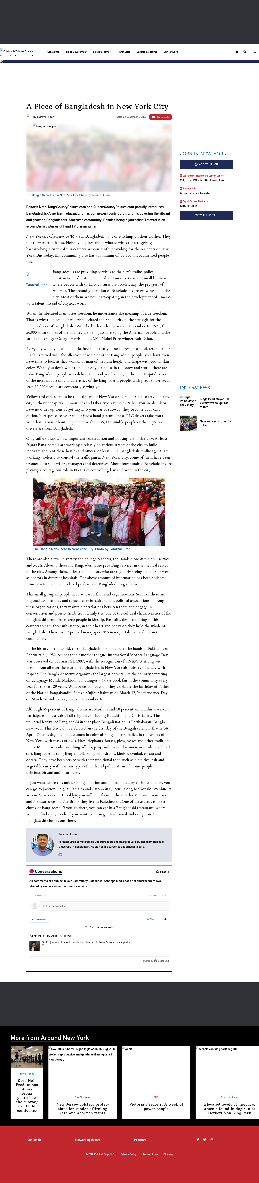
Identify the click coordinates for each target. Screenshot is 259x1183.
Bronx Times (27, 1073)
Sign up (162, 895)
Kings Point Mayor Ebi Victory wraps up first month (214, 403)
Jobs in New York (203, 154)
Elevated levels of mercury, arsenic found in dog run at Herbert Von (229, 1108)
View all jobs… (206, 215)
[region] (99, 927)
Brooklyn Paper (229, 1097)
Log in (152, 895)
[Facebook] (198, 1139)
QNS (156, 1097)
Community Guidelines (88, 881)
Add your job (208, 164)
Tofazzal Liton (45, 117)
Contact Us (53, 51)
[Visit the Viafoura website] (161, 960)
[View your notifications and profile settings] (236, 52)
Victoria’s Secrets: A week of (156, 1106)
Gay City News (83, 1097)
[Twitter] (205, 1139)
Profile (164, 872)
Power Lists (123, 51)
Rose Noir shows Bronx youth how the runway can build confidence (27, 1095)
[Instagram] (212, 1139)
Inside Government (76, 51)
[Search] (245, 52)
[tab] (39, 919)
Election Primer (101, 51)
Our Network (171, 51)
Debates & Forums (147, 51)
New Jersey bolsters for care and (82, 1108)
